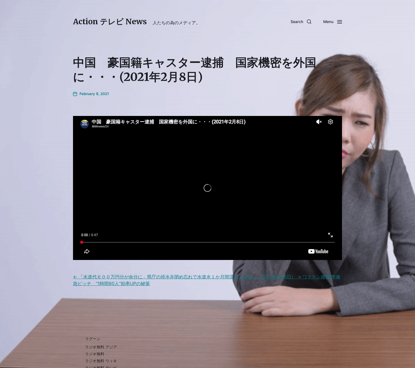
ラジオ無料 (94, 353)
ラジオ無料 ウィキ (101, 360)
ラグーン (92, 338)
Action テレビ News (110, 21)
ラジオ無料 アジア (101, 346)
